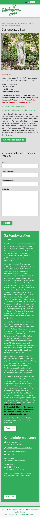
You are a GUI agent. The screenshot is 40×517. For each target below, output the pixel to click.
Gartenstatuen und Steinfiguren (16, 23)
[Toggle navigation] (35, 11)
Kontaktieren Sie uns (13, 140)
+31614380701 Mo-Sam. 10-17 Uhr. (19, 448)
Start (3, 23)
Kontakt (10, 497)
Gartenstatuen (23, 290)
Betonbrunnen (29, 311)
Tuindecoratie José (15, 510)
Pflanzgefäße (21, 336)
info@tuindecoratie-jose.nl (16, 451)
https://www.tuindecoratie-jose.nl (13, 106)
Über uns (10, 428)
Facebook (10, 454)
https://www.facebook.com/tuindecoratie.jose (18, 110)
